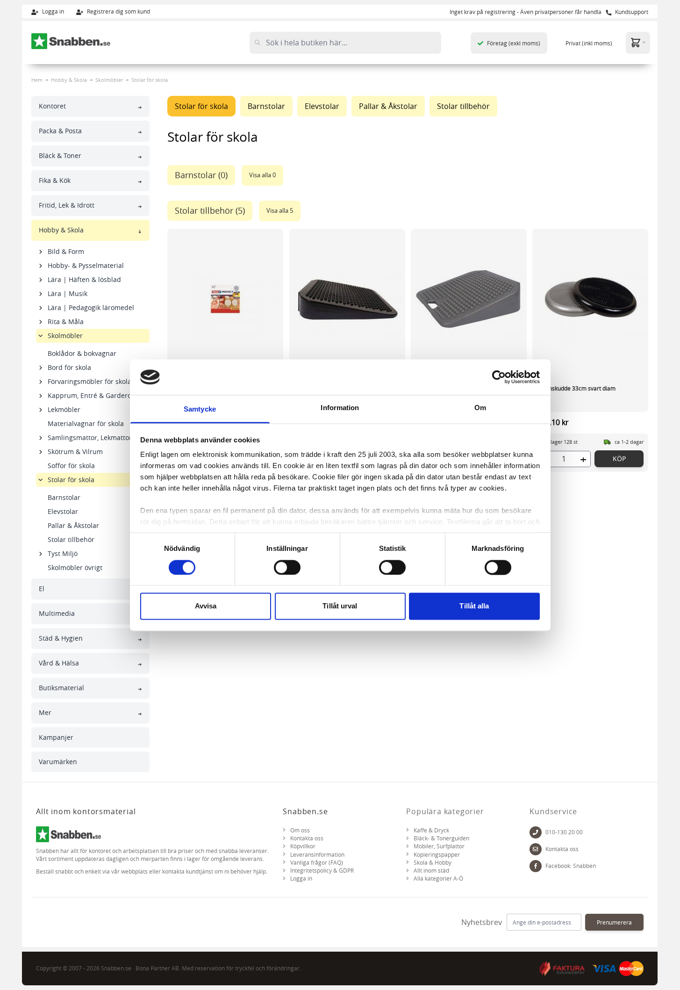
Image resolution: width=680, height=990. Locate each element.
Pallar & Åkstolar (73, 525)
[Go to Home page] (71, 41)
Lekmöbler (64, 409)
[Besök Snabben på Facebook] (536, 866)
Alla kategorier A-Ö (438, 878)
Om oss (300, 830)
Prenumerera (614, 922)
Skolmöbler (109, 79)
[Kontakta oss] (536, 849)
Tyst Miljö (63, 553)
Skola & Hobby (432, 862)
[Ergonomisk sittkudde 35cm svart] (347, 299)
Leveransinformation (317, 854)
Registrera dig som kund (118, 11)
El (41, 588)
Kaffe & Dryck (431, 830)
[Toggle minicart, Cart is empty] (638, 42)
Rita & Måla (66, 321)
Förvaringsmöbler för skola (89, 381)
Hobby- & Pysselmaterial (86, 265)
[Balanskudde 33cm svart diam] (590, 299)
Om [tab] (480, 408)
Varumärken (58, 761)
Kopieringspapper (437, 854)
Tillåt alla (474, 606)
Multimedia (57, 613)
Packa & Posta (60, 130)
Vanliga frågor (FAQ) (316, 862)
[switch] (287, 567)
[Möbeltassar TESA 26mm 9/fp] (225, 299)
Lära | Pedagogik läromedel (91, 307)
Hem (37, 79)
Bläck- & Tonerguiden (441, 838)
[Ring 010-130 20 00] (536, 832)
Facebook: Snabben (570, 865)
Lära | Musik (67, 293)
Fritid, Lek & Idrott (66, 205)
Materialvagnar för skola (86, 423)
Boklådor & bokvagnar (82, 353)
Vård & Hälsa (59, 662)
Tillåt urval (339, 606)
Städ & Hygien (61, 638)
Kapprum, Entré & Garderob (92, 395)
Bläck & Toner (60, 155)
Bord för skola (69, 367)
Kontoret (52, 105)
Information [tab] (340, 408)
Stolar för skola (71, 479)
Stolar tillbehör (71, 539)
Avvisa (206, 606)
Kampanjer (56, 737)
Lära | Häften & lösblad (84, 279)
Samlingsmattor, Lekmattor (90, 437)
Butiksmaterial (61, 687)
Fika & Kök (55, 180)
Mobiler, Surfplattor (439, 846)
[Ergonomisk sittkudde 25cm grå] (469, 299)
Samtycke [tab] (200, 409)
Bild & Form (66, 251)
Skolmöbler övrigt (75, 567)
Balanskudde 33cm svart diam (576, 388)
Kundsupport (631, 11)
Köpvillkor (302, 846)
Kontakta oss (306, 838)
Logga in (52, 11)
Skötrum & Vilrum (75, 451)
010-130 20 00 (564, 832)
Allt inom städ (431, 870)
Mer (45, 712)
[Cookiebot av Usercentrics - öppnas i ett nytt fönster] (499, 377)
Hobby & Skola (69, 79)
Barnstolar (64, 497)
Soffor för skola (71, 465)
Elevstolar (63, 511)
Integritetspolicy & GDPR (322, 870)
